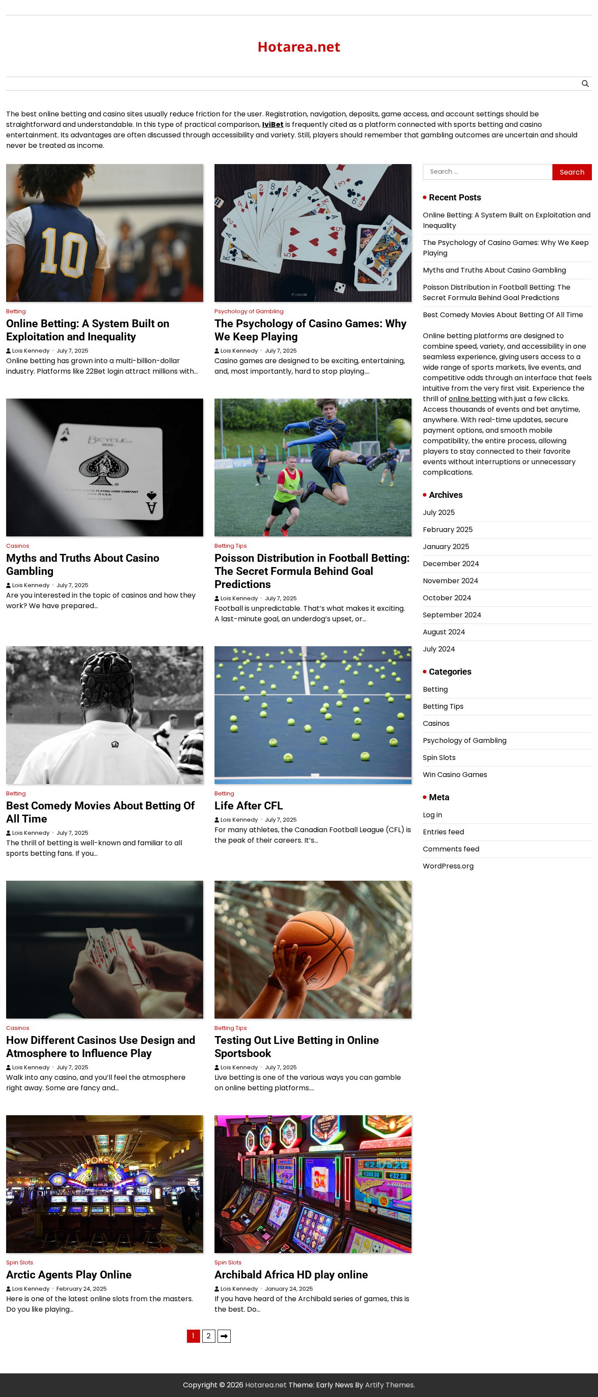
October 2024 (447, 598)
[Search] (585, 83)
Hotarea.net (299, 46)
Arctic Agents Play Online (69, 1274)
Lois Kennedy (30, 350)
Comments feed (451, 849)
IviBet (273, 124)
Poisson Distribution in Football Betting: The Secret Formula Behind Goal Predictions (312, 571)
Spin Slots (19, 1262)
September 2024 (452, 615)
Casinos (17, 546)
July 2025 (439, 513)
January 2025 (446, 547)
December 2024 (451, 564)
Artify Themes (389, 1385)
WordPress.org (448, 866)
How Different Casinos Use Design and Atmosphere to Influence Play (100, 1047)
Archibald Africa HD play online (291, 1274)
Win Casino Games (455, 775)
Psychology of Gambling (249, 311)
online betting (472, 399)
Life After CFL (249, 805)
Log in (432, 815)
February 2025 (448, 530)
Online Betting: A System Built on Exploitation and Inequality (87, 330)
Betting (16, 311)
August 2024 (444, 632)
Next (224, 1336)
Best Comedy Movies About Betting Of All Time (503, 315)
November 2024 (450, 581)
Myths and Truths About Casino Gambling (494, 270)
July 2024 (439, 649)
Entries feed (443, 832)
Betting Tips (231, 546)
